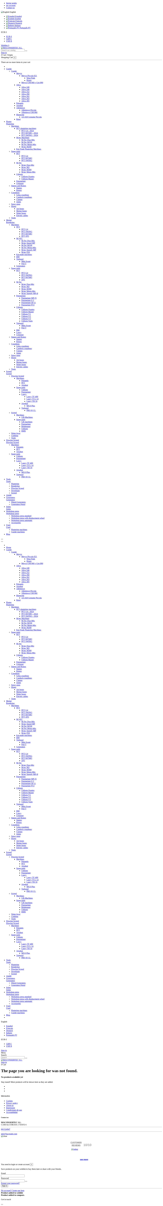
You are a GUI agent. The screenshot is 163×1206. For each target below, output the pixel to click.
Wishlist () (5, 45)
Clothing (14, 436)
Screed (9, 374)
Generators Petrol (18, 504)
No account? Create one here (12, 1190)
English (17, 19)
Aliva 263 (25, 99)
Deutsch (18, 23)
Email (3, 1173)
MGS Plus (30, 406)
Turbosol (19, 259)
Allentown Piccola (28, 110)
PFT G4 (24, 156)
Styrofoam (15, 491)
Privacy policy (12, 1103)
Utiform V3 (26, 319)
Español (18, 16)
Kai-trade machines (24, 254)
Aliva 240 (25, 87)
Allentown (20, 108)
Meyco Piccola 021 (29, 76)
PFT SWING (26, 160)
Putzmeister (21, 181)
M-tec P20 (25, 252)
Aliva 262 (25, 96)
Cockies (9, 1101)
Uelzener (20, 183)
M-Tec (19, 163)
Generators (20, 266)
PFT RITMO (26, 158)
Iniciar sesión (11, 3)
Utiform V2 (26, 316)
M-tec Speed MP (28, 243)
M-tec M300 (26, 170)
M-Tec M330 (26, 142)
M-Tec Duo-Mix (28, 140)
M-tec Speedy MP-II (29, 293)
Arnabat (19, 105)
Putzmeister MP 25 (29, 298)
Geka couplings (22, 195)
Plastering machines (19, 530)
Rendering (10, 222)
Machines (15, 126)
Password (5, 1178)
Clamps (19, 199)
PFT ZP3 (25, 236)
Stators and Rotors (18, 186)
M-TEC (19, 238)
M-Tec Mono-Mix (28, 144)
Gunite (14, 71)
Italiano (17, 25)
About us (9, 1105)
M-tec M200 (26, 147)
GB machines (26, 422)
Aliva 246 (25, 89)
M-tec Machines (22, 138)
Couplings (15, 193)
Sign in (4, 1050)
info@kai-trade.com (9, 1134)
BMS (23, 431)
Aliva (18, 85)
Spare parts (15, 151)
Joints (18, 202)
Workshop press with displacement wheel (27, 518)
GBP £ (9, 39)
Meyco (19, 73)
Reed (18, 119)
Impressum (10, 1108)
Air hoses (20, 209)
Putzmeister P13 (27, 305)
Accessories (16, 523)
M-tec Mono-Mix (28, 172)
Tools (13, 218)
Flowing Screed (17, 376)
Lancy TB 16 (31, 401)
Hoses (28, 80)
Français (18, 21)
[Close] (2, 541)
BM (17, 257)
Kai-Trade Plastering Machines (28, 149)
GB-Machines (27, 417)
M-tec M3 (25, 167)
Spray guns (15, 204)
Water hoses (21, 213)
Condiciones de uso (14, 1110)
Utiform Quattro (27, 176)
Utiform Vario (27, 321)
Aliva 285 (25, 101)
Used (8, 527)
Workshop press (12, 513)
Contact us (10, 8)
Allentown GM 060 (29, 112)
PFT (18, 154)
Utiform (19, 174)
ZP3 (23, 280)
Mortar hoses (21, 211)
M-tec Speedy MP (28, 250)
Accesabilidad (11, 1112)
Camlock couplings (24, 197)
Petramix (19, 103)
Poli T (23, 264)
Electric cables (22, 215)
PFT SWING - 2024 (29, 135)
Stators (19, 188)
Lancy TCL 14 (32, 399)
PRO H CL (31, 410)
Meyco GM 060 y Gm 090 (32, 83)
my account (10, 5)
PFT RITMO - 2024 (29, 133)
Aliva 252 (25, 92)
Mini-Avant (26, 325)
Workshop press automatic (21, 520)
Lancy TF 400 (32, 397)
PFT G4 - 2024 (27, 131)
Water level (15, 433)
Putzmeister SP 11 (28, 303)
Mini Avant (25, 261)
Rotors (19, 190)
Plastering (10, 124)
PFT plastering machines (26, 128)
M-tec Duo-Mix (27, 165)
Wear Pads (30, 78)
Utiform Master (27, 179)
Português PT (25, 28)
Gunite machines (18, 532)
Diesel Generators (18, 502)
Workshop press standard (21, 516)
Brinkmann (25, 426)
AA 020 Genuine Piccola (31, 117)
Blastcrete (20, 115)
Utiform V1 (26, 314)
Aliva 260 (25, 94)
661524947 (5, 1129)
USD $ (9, 41)
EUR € (9, 36)
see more (84, 1159)
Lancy (18, 332)
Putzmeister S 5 (27, 300)
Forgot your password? (10, 1183)
